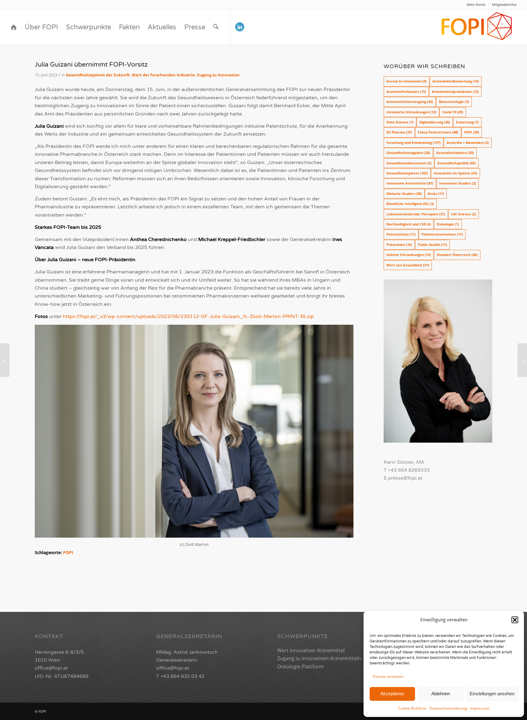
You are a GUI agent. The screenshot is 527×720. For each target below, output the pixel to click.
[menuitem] (476, 4)
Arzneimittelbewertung (455, 81)
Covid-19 (452, 112)
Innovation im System (455, 173)
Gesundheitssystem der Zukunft (98, 75)
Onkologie (448, 224)
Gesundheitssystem (407, 173)
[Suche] (215, 27)
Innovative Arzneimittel (409, 183)
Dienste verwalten (388, 676)
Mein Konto (476, 5)
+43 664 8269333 (409, 470)
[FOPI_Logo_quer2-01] (477, 27)
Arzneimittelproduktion (455, 91)
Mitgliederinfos (504, 5)
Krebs (436, 193)
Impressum (479, 708)
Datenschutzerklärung (448, 708)
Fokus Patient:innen (438, 132)
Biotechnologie (454, 101)
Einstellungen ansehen (492, 693)
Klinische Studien (404, 193)
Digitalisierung (434, 122)
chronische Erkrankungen (411, 112)
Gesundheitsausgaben (408, 152)
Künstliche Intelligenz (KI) (410, 203)
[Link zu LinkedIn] (239, 26)
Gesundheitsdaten (455, 152)
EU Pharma (399, 132)
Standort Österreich (457, 254)
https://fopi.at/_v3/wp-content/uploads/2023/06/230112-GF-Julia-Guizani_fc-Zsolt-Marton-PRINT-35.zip (188, 316)
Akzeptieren (392, 693)
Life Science (463, 214)
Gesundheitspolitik (456, 163)
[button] (515, 620)
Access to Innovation (406, 81)
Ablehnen (440, 693)
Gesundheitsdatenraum (409, 163)
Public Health (432, 244)
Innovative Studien (457, 183)
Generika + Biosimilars (467, 142)
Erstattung (467, 122)
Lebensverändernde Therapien (415, 214)
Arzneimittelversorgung (409, 101)
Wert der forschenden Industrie (163, 75)
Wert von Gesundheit (407, 265)
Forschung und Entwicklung (413, 142)
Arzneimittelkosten (406, 91)
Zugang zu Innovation (218, 75)
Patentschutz (401, 234)
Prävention (399, 244)
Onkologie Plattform (300, 666)
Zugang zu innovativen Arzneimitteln (319, 658)
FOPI (68, 552)
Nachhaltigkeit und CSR (408, 224)
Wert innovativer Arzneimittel (311, 650)
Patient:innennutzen (442, 234)
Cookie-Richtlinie (412, 708)
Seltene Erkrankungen (408, 254)
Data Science (400, 122)
